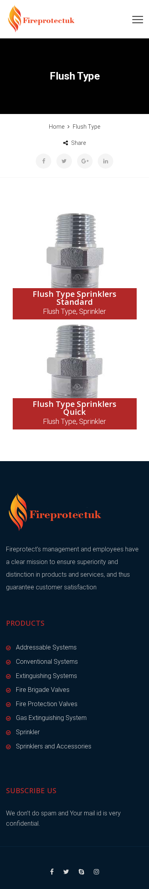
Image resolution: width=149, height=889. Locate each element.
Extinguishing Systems (46, 676)
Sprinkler (92, 311)
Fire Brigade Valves (43, 689)
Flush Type (59, 311)
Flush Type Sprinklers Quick (74, 408)
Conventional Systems (47, 661)
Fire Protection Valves (46, 704)
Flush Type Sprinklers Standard (74, 298)
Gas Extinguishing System (51, 718)
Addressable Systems (46, 647)
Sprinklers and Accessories (53, 746)
